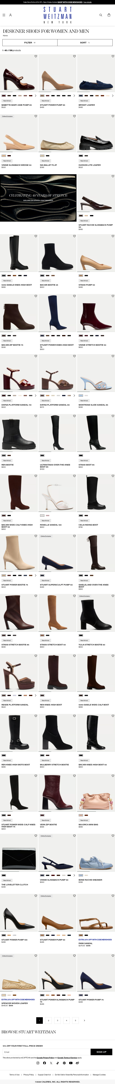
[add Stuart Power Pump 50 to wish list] (74, 896)
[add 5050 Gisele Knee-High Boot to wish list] (36, 236)
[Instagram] (37, 1063)
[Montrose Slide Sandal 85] (96, 373)
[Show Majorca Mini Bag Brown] (86, 815)
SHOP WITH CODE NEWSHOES (70, 2)
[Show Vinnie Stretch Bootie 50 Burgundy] (81, 335)
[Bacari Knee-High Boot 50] (96, 733)
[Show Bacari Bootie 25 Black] (42, 275)
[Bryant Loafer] (96, 73)
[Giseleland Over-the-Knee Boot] (96, 553)
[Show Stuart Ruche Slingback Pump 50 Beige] (86, 215)
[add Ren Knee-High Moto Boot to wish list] (36, 716)
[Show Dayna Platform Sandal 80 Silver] (58, 395)
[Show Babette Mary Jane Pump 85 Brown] (9, 95)
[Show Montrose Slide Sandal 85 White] (86, 395)
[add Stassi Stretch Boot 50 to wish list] (74, 596)
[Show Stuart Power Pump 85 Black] (53, 95)
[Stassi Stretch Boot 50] (57, 613)
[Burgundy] (42, 815)
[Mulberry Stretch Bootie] (57, 733)
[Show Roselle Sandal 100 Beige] (47, 515)
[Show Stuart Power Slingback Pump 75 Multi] (69, 995)
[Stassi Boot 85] (96, 433)
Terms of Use (14, 1075)
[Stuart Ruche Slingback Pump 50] (96, 193)
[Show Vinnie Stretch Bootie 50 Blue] (86, 335)
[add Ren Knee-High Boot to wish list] (74, 656)
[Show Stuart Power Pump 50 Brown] (42, 935)
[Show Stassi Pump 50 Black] (86, 275)
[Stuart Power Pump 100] (19, 913)
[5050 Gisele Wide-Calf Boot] (96, 673)
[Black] (42, 455)
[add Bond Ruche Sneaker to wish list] (113, 836)
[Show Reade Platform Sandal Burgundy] (9, 695)
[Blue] (42, 575)
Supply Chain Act (44, 1075)
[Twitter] (51, 1063)
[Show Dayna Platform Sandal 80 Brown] (42, 395)
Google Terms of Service (67, 1058)
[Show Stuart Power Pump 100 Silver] (14, 935)
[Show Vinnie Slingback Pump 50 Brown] (58, 875)
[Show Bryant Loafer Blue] (81, 95)
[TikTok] (57, 1063)
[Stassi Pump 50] (96, 253)
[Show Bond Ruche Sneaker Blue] (81, 875)
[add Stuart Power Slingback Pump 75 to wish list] (74, 956)
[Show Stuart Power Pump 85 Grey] (58, 95)
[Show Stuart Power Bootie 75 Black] (14, 575)
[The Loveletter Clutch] (19, 852)
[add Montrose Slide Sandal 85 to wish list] (113, 356)
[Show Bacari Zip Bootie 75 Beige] (14, 335)
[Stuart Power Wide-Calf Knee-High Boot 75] (19, 793)
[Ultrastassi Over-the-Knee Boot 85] (57, 433)
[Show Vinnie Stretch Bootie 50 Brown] (102, 335)
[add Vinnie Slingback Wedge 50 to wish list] (36, 116)
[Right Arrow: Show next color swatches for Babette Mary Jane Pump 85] (35, 95)
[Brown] (42, 695)
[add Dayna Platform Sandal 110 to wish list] (36, 356)
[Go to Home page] (58, 15)
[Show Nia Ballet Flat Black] (47, 155)
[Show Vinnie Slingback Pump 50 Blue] (42, 875)
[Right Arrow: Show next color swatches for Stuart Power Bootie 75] (35, 575)
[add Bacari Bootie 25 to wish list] (74, 236)
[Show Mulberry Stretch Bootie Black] (42, 755)
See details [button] (87, 2)
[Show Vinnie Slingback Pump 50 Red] (53, 875)
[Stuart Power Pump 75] (96, 972)
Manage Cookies (99, 1075)
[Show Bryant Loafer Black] (91, 95)
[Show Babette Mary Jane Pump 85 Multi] (20, 95)
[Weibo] (77, 1063)
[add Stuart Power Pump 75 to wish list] (113, 956)
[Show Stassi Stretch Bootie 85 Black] (9, 635)
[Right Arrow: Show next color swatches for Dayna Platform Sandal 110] (35, 395)
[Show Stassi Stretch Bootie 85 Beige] (14, 635)
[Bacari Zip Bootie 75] (19, 313)
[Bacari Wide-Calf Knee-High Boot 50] (19, 493)
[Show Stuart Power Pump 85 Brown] (42, 95)
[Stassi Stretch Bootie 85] (19, 613)
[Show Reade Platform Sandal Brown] (3, 695)
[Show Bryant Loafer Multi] (97, 95)
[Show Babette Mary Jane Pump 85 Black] (14, 95)
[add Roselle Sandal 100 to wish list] (74, 476)
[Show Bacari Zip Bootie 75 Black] (9, 335)
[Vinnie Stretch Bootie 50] (96, 313)
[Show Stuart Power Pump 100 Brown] (9, 935)
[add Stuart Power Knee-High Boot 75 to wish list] (74, 296)
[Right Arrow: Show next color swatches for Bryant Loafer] (113, 95)
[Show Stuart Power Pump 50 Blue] (53, 935)
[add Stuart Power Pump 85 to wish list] (74, 56)
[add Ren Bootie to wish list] (36, 416)
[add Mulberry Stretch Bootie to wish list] (74, 716)
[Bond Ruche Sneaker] (96, 852)
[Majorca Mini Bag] (96, 793)
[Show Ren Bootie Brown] (9, 455)
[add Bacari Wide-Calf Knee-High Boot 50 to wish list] (36, 476)
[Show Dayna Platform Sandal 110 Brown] (3, 395)
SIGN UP (101, 1051)
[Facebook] (44, 1063)
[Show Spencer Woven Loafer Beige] (9, 995)
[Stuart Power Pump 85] (57, 73)
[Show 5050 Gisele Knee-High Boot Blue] (25, 275)
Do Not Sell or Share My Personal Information (72, 1075)
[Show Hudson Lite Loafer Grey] (86, 155)
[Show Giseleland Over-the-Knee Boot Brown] (81, 575)
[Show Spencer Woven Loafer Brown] (14, 995)
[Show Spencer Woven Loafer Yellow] (3, 995)
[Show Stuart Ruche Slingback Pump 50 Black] (91, 215)
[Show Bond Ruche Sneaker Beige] (86, 875)
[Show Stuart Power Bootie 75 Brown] (9, 575)
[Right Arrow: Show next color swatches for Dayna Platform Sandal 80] (74, 395)
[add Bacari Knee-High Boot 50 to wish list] (113, 716)
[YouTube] (70, 1063)
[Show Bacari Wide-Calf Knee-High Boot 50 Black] (9, 515)
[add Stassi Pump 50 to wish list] (113, 236)
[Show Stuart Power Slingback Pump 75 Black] (42, 995)
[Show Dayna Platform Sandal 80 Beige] (69, 395)
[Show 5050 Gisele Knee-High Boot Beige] (14, 275)
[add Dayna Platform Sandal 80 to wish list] (74, 356)
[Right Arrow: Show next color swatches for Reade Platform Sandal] (35, 695)
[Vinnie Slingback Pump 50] (57, 852)
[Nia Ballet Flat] (57, 133)
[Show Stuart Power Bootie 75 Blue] (25, 575)
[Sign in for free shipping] (10, 15)
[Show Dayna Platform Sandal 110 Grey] (30, 395)
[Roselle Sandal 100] (57, 493)
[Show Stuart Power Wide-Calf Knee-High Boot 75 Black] (3, 815)
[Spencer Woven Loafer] (19, 972)
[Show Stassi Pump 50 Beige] (81, 275)
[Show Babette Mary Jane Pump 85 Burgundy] (3, 95)
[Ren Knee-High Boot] (57, 673)
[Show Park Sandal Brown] (81, 935)
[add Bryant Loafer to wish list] (113, 56)
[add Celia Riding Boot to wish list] (113, 476)
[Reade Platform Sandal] (19, 673)
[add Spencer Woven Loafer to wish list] (36, 956)
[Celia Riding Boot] (96, 493)
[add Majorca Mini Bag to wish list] (113, 776)
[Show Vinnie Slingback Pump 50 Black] (47, 875)
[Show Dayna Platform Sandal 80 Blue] (63, 395)
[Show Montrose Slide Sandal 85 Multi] (81, 395)
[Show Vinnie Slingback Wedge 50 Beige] (3, 155)
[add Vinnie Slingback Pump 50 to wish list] (74, 836)
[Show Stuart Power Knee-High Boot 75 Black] (58, 335)
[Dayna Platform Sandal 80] (57, 373)
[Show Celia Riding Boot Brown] (86, 515)
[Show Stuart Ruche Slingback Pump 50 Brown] (81, 215)
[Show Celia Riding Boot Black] (81, 515)
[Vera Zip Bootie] (57, 793)
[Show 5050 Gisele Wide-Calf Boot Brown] (81, 695)
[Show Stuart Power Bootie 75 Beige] (3, 575)
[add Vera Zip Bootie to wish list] (74, 776)
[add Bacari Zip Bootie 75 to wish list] (36, 296)
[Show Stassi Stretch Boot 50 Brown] (42, 635)
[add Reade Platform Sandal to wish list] (36, 656)
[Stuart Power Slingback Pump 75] (57, 972)
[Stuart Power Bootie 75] (19, 553)
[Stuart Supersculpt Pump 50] (57, 553)
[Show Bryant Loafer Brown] (86, 95)
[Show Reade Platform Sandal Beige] (14, 695)
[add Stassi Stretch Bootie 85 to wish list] (36, 596)
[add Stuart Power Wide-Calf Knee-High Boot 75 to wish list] (36, 776)
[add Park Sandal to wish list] (113, 896)
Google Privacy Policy (45, 1058)
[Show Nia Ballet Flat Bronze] (42, 155)
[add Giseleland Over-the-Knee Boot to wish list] (113, 536)
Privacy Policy (29, 1075)
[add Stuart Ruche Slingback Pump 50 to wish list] (113, 176)
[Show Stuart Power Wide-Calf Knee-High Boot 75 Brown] (9, 815)
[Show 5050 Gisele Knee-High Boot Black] (3, 275)
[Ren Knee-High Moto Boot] (19, 733)
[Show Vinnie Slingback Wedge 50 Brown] (9, 155)
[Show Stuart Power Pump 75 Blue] (81, 995)
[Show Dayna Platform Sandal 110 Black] (9, 395)
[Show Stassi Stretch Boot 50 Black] (47, 635)
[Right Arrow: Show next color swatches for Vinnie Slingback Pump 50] (74, 875)
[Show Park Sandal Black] (86, 935)
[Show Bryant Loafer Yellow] (107, 95)
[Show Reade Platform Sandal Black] (20, 695)
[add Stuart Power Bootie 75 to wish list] (36, 536)
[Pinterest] (64, 1063)
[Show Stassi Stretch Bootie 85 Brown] (3, 635)
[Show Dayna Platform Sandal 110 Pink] (25, 395)
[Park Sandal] (96, 913)
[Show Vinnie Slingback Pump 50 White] (63, 875)
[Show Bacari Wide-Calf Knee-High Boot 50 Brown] (3, 515)
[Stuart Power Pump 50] (57, 913)
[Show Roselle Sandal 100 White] (42, 515)
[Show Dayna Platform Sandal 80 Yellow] (53, 395)
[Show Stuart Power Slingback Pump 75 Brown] (47, 995)
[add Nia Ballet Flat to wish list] (74, 116)
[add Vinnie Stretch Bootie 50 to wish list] (113, 296)
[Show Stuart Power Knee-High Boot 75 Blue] (42, 335)
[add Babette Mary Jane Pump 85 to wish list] (36, 56)
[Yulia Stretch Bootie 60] (96, 613)
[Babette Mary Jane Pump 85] (19, 73)
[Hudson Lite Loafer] (96, 133)
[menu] (3, 15)
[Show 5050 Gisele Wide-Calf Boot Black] (86, 695)
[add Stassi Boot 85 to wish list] (113, 416)
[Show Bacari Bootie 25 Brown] (47, 275)
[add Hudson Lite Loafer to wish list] (113, 116)
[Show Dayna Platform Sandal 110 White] (14, 395)
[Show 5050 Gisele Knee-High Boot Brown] (9, 275)
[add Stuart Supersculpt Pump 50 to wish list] (74, 536)
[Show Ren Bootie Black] (3, 455)
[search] (100, 15)
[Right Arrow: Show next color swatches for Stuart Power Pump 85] (74, 95)
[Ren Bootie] (19, 433)
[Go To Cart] (109, 15)
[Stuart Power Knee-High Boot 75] (57, 313)
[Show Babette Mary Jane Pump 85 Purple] (25, 95)
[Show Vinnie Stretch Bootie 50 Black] (91, 335)
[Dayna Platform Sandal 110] (19, 373)
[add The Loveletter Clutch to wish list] (36, 836)
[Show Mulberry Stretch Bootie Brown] (47, 755)
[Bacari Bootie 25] (57, 253)
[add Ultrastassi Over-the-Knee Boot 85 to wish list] (74, 416)
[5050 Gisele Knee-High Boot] (19, 253)
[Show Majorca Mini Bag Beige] (81, 815)
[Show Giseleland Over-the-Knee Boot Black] (86, 575)
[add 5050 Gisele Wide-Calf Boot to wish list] (113, 656)
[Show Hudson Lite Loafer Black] (81, 155)
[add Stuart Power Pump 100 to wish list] (36, 896)
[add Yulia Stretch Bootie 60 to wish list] (113, 596)
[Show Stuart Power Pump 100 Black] (3, 935)
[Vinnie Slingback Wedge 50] (19, 133)
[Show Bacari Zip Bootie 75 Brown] (3, 335)
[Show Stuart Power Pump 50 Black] (47, 935)
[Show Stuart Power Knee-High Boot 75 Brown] (47, 335)
